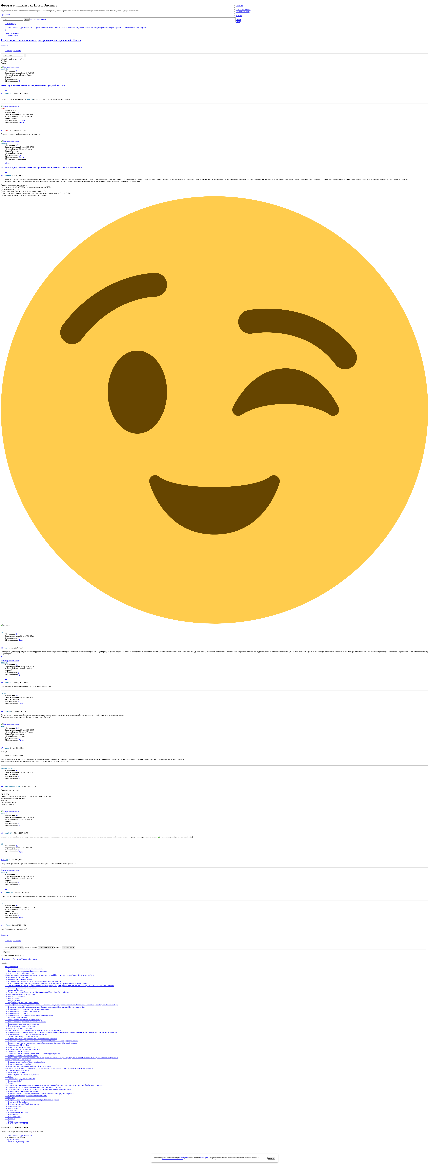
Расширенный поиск (38, 19)
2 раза (21, 640)
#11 (2, 892)
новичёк (4, 143)
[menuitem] (243, 10)
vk (2, 632)
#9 (2, 833)
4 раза (21, 917)
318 (17, 905)
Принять (271, 1158)
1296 (17, 112)
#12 (2, 925)
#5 (2, 682)
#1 (2, 93)
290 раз (21, 122)
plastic (3, 108)
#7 (2, 748)
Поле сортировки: (31, 947)
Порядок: (58, 947)
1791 (17, 145)
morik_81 (4, 69)
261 (17, 634)
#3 (2, 175)
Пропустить (5, 15)
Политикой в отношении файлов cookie (172, 1159)
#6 (2, 711)
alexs (2, 726)
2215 (17, 728)
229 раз (21, 157)
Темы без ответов (12, 33)
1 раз (21, 703)
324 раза (21, 120)
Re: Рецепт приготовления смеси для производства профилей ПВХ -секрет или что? (41, 167)
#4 (2, 648)
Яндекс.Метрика (183, 1157)
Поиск (27, 19)
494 (17, 695)
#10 (2, 860)
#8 (2, 786)
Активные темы (11, 35)
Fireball (3, 693)
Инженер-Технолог (8, 768)
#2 (2, 130)
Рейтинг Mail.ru (204, 1157)
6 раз (20, 155)
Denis (3, 903)
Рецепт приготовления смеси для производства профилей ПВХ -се (41, 40)
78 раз (21, 740)
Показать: (7, 947)
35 (17, 71)
